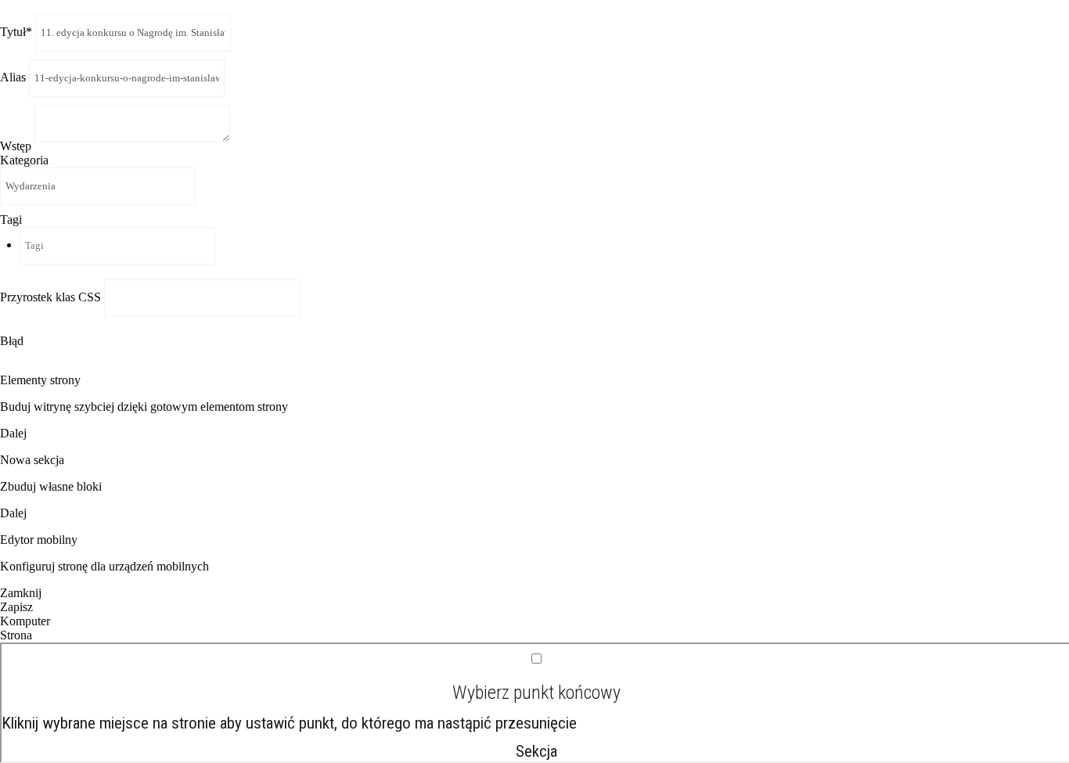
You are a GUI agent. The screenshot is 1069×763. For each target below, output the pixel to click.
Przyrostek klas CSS (52, 297)
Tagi (11, 219)
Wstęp (17, 146)
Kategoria (24, 160)
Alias (14, 77)
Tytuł (16, 31)
